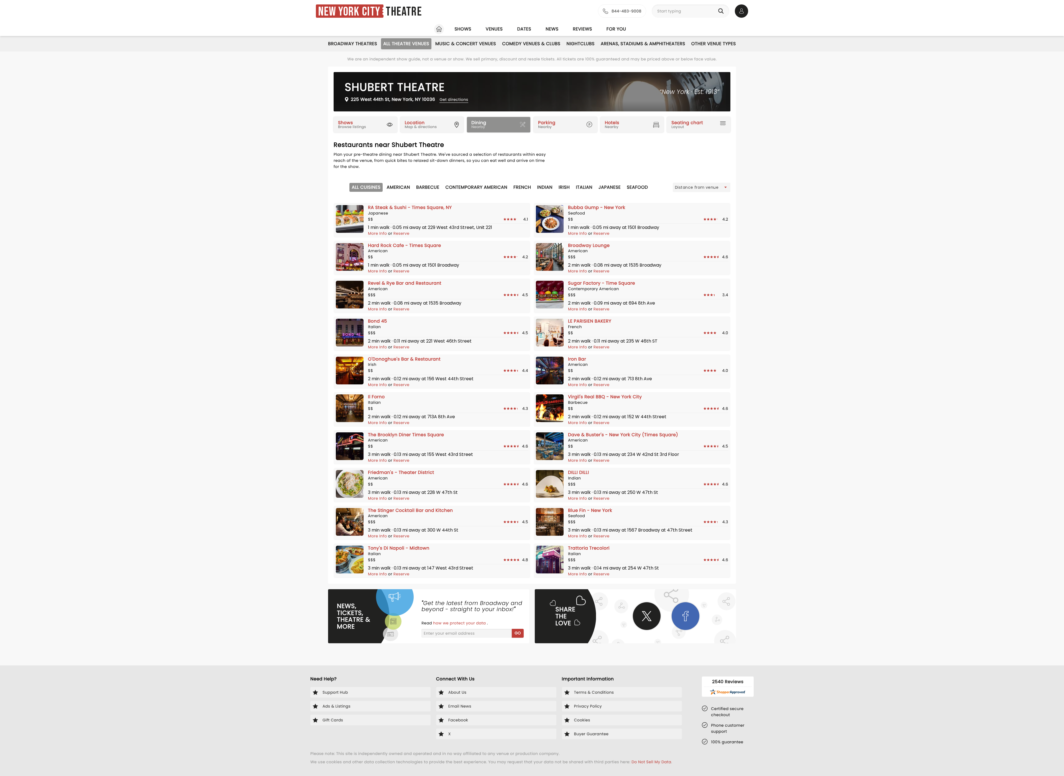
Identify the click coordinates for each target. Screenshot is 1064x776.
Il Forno (376, 397)
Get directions (453, 99)
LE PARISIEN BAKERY (589, 321)
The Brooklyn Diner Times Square (406, 435)
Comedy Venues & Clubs (531, 43)
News (552, 29)
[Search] (722, 11)
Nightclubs (580, 43)
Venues (494, 29)
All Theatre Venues (406, 43)
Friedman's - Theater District (401, 472)
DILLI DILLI (578, 472)
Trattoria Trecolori (589, 548)
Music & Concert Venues (465, 43)
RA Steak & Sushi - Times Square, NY (410, 207)
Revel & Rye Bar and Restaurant (404, 283)
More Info (378, 233)
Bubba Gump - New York (596, 207)
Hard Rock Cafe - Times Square (404, 245)
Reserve (401, 233)
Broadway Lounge (589, 245)
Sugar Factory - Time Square (601, 283)
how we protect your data (460, 623)
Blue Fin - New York (590, 510)
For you (616, 29)
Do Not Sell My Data (651, 762)
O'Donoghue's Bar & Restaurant (404, 359)
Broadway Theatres (352, 43)
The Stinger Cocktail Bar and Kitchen (410, 510)
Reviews (582, 29)
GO (518, 633)
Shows (462, 29)
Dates (524, 29)
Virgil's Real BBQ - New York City (605, 397)
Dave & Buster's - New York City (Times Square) (623, 435)
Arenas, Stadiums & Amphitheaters (643, 43)
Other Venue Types (713, 43)
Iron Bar (577, 359)
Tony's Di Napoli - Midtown (398, 548)
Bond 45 (377, 321)
